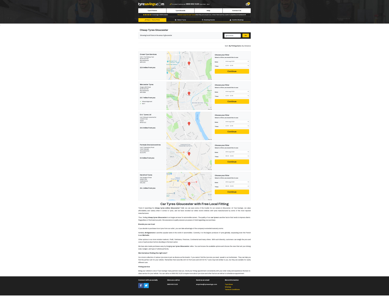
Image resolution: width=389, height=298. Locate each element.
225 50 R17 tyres (205, 260)
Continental (194, 239)
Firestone (186, 239)
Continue (231, 71)
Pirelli (171, 239)
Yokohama (178, 239)
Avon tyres (160, 228)
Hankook (165, 239)
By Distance (246, 46)
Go (246, 35)
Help (208, 10)
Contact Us (236, 10)
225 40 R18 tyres (189, 260)
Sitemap (228, 287)
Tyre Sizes (229, 284)
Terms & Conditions (232, 289)
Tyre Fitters (152, 10)
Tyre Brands (180, 10)
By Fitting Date (235, 46)
